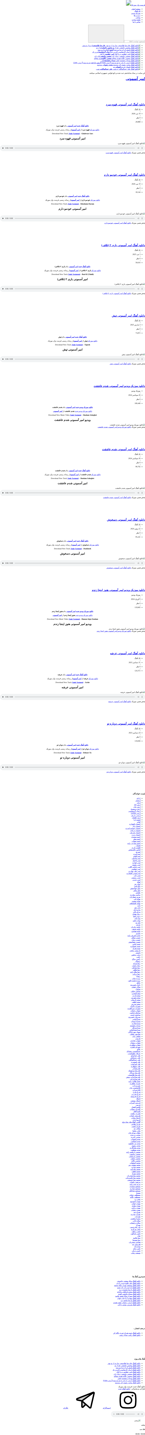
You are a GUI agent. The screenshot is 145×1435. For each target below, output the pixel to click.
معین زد (137, 1199)
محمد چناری (135, 1167)
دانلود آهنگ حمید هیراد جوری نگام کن (126, 1333)
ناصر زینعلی (136, 1231)
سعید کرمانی (135, 1000)
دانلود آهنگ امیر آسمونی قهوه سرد (125, 104)
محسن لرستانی (134, 1156)
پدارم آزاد (137, 910)
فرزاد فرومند (135, 1096)
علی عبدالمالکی (134, 1060)
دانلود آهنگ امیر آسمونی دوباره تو (126, 723)
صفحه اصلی (135, 9)
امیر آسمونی (135, 79)
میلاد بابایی (136, 1221)
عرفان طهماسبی (134, 1053)
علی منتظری (135, 1066)
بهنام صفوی (136, 901)
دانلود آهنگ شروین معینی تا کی (129, 1305)
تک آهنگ (137, 11)
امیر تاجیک (136, 860)
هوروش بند (136, 1244)
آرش (138, 803)
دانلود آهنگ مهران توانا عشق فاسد (127, 1296)
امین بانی (137, 875)
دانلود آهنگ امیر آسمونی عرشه (127, 653)
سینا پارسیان (135, 1021)
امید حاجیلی (136, 858)
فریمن (138, 1105)
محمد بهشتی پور (134, 1165)
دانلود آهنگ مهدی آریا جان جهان (128, 1298)
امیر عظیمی (135, 869)
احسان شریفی (135, 833)
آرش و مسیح (135, 809)
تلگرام (65, 1408)
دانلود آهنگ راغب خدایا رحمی (129, 1335)
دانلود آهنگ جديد (83, 126)
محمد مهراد (136, 1174)
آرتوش (137, 800)
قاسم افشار (135, 1107)
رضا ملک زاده (135, 972)
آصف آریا (137, 820)
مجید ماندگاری (135, 1148)
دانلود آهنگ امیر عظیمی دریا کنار (128, 1372)
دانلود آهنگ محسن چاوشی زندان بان (127, 1374)
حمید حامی (136, 944)
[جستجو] (106, 34)
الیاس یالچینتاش (134, 850)
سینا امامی (136, 1019)
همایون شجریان (134, 1242)
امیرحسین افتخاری (133, 873)
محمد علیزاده (135, 1169)
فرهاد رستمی (135, 1101)
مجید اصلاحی (135, 1141)
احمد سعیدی (135, 837)
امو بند (138, 852)
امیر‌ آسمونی (72, 196)
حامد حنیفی (136, 929)
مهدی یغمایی (135, 1210)
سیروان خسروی (134, 1017)
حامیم (138, 933)
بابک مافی (136, 890)
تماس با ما (136, 22)
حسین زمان (136, 940)
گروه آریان (136, 1120)
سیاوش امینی (135, 1015)
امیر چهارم (136, 863)
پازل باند (137, 908)
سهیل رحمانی (135, 1011)
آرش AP (137, 805)
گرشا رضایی (135, 1118)
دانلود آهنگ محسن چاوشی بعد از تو (127, 1365)
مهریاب (137, 1216)
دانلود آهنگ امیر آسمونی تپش (128, 315)
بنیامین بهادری (135, 895)
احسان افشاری (134, 824)
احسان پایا (136, 826)
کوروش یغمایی (134, 1116)
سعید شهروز (135, 998)
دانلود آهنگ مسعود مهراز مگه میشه (127, 1285)
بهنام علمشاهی (134, 903)
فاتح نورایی (136, 1090)
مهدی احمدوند (135, 1201)
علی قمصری (135, 1062)
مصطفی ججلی (134, 1195)
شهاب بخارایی (135, 1041)
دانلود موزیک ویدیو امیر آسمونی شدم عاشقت (119, 386)
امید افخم (136, 856)
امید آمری (136, 854)
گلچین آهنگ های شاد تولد (131, 1122)
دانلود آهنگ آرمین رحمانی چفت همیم (126, 1303)
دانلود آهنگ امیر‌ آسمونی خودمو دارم (124, 174)
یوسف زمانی (135, 1253)
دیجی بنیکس (135, 955)
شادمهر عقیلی (135, 1034)
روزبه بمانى (136, 978)
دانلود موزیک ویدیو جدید (84, 407)
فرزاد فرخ (136, 1092)
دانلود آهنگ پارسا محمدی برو (129, 1290)
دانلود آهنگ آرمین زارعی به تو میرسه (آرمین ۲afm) (121, 1381)
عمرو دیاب (136, 1086)
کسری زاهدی (135, 1113)
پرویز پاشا (136, 916)
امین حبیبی (136, 880)
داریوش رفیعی (134, 951)
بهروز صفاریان (135, 897)
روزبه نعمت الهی (134, 981)
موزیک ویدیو (136, 13)
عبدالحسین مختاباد (133, 1051)
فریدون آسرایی (134, 1103)
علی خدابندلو (135, 1056)
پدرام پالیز (136, 912)
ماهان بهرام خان (134, 1133)
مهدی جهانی (135, 1204)
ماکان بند (137, 1128)
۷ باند (138, 798)
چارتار (138, 925)
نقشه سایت (136, 20)
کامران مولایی (135, 1109)
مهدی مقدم (136, 1206)
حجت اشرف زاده (134, 936)
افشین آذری (136, 848)
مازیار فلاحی (135, 1124)
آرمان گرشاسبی (134, 811)
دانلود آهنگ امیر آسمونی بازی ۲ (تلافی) (123, 245)
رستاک (137, 961)
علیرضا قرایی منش (133, 1077)
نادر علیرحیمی (135, 1227)
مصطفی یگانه (135, 1197)
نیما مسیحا (136, 1240)
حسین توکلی (135, 938)
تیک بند (137, 923)
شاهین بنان (136, 1036)
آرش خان (136, 807)
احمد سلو (137, 839)
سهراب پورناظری (133, 1008)
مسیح (138, 1193)
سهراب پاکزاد (135, 1006)
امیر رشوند (136, 865)
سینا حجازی (136, 1023)
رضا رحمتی (136, 966)
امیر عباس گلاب (134, 867)
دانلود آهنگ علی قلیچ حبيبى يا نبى (128, 1283)
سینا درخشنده (135, 1026)
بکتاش (138, 893)
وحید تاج (137, 1246)
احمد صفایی (136, 841)
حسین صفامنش (134, 942)
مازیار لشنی (135, 1126)
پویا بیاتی (137, 918)
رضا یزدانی (136, 974)
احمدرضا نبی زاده (133, 843)
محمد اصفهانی (135, 1163)
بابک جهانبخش (135, 888)
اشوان (138, 845)
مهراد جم (137, 1212)
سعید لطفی (136, 1002)
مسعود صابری (135, 1189)
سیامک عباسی (135, 1013)
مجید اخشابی (135, 1139)
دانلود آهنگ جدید (84, 266)
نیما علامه (136, 1238)
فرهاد (138, 1098)
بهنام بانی (137, 899)
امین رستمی (135, 878)
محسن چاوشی (134, 1154)
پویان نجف (136, 920)
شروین (137, 1038)
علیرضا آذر (136, 1068)
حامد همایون (135, 931)
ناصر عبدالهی (135, 1234)
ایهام (138, 882)
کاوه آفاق (136, 1111)
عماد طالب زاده (134, 1081)
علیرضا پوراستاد (134, 1071)
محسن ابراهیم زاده (133, 1152)
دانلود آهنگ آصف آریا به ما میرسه (128, 1368)
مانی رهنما (136, 1131)
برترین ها (137, 15)
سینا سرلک (136, 1028)
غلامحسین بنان (134, 1088)
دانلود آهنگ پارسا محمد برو (130, 1300)
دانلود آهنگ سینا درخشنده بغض (129, 1378)
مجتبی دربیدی (135, 1135)
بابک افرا (137, 886)
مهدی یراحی (135, 1208)
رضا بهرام (136, 963)
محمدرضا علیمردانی (132, 1178)
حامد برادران (135, 927)
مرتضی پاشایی (134, 1182)
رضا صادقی (136, 968)
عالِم (138, 1049)
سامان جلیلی (135, 991)
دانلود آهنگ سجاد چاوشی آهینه (129, 1294)
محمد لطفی (136, 1171)
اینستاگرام (107, 1408)
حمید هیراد (136, 948)
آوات (138, 822)
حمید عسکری (135, 946)
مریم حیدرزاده (135, 1184)
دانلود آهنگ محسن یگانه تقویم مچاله (127, 1376)
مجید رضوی (136, 1146)
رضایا (138, 976)
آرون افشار (136, 818)
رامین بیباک (136, 959)
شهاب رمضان (135, 1043)
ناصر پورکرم (135, 1229)
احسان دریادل (135, 830)
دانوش (138, 953)
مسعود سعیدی (134, 1186)
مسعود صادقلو (134, 1191)
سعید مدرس (135, 1004)
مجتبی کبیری (135, 1137)
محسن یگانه (135, 1161)
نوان (138, 1236)
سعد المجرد (136, 993)
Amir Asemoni (74, 134)
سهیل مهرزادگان (134, 1032)
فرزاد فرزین (135, 1094)
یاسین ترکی (136, 1251)
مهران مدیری (135, 1214)
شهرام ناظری (135, 1047)
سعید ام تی (136, 996)
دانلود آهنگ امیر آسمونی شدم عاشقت (123, 449)
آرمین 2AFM (135, 813)
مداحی (137, 18)
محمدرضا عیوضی (133, 1180)
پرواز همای (136, 914)
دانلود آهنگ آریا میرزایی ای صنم (128, 1288)
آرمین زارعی (135, 815)
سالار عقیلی (135, 987)
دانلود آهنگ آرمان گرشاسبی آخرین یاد (126, 1370)
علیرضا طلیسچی (134, 1075)
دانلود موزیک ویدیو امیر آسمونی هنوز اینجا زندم (118, 590)
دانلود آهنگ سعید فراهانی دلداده (128, 1292)
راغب (138, 957)
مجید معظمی (135, 1150)
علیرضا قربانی (135, 1079)
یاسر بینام (136, 1249)
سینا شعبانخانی (134, 1030)
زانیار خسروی (135, 985)
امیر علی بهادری (134, 871)
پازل (138, 905)
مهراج (138, 1225)
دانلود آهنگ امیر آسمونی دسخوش (126, 519)
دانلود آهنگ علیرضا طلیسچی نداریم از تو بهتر (124, 1363)
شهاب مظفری (135, 1045)
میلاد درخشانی (135, 1223)
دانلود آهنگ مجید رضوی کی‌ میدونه (127, 1383)
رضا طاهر (136, 970)
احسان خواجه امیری (132, 828)
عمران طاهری (135, 1083)
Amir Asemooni (74, 274)
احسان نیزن (136, 835)
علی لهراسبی (135, 1064)
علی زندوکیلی (135, 1058)
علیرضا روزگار (134, 1073)
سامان (137, 989)
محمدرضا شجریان (133, 1176)
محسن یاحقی (135, 1159)
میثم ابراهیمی (135, 1219)
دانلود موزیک (94, 130)
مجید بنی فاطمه (134, 1144)
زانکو (138, 983)
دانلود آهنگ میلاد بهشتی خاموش (128, 1281)
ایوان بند (137, 884)
